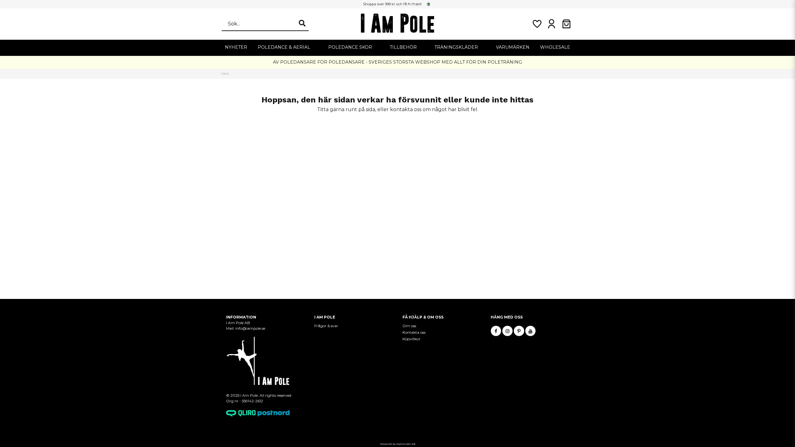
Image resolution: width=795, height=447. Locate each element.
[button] (428, 4)
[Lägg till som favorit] (536, 24)
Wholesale (555, 47)
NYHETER (236, 47)
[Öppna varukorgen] (566, 24)
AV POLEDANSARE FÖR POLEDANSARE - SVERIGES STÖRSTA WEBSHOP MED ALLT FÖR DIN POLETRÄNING (397, 62)
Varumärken (512, 47)
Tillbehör (403, 47)
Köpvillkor (411, 338)
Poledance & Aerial (284, 47)
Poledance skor (350, 47)
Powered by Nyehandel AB (397, 443)
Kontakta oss (413, 332)
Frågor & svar (326, 325)
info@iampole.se (250, 328)
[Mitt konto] (551, 24)
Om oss (409, 325)
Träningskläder (456, 47)
